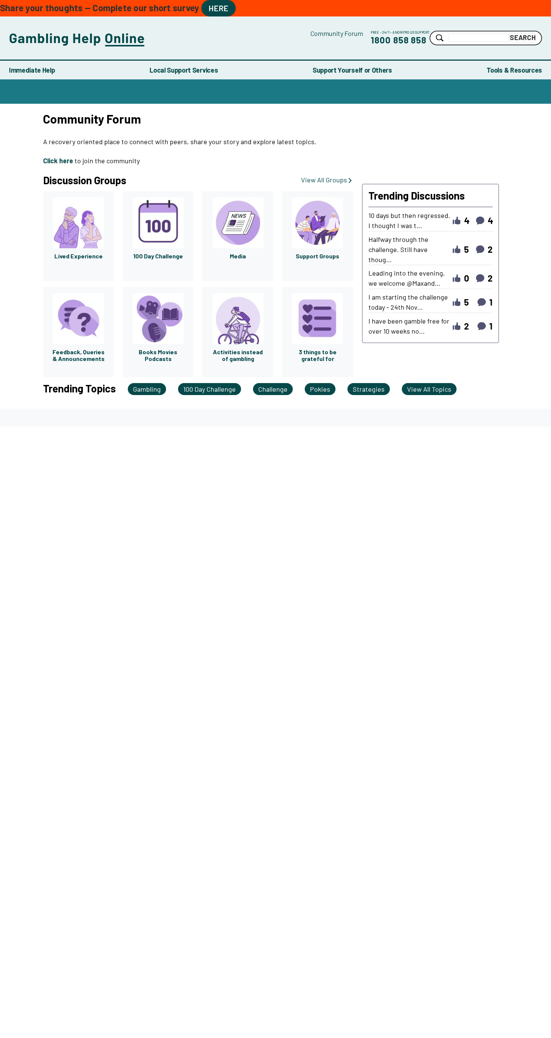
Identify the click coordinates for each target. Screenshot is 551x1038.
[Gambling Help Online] (159, 38)
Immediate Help (32, 70)
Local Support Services (184, 70)
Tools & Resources (514, 70)
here (218, 8)
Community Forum (336, 33)
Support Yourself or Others (352, 70)
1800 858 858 (399, 39)
